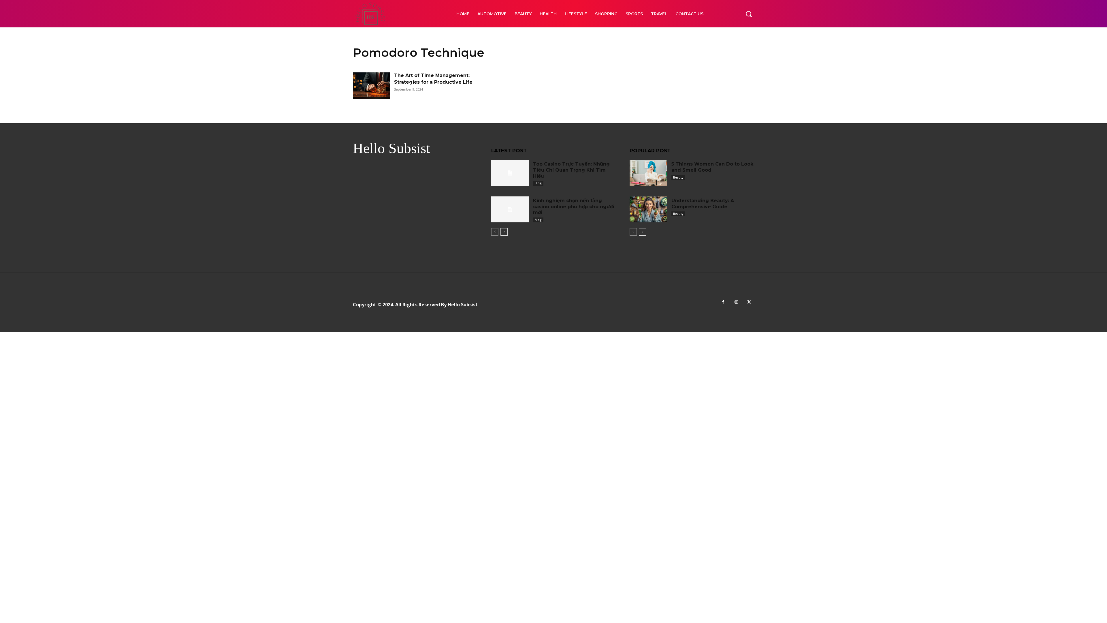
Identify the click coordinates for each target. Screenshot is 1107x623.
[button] (748, 13)
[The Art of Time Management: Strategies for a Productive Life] (371, 85)
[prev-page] (494, 232)
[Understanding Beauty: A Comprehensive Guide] (648, 209)
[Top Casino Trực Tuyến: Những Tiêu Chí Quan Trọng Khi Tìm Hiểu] (510, 173)
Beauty (678, 177)
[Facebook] (723, 302)
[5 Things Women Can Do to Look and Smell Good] (648, 173)
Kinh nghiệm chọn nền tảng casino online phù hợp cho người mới (573, 206)
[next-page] (504, 232)
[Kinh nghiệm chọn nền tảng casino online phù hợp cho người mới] (510, 209)
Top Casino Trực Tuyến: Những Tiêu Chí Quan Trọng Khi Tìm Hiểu (571, 170)
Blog (538, 183)
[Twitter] (749, 302)
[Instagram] (736, 302)
